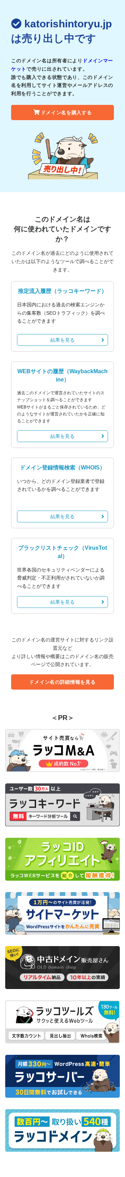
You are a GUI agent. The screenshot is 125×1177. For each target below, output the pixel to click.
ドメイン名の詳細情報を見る (62, 682)
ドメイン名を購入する (66, 112)
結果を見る (62, 340)
